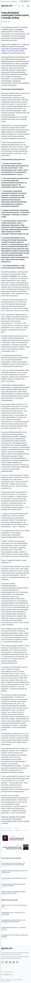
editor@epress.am (8, 974)
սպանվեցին (19, 29)
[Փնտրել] (15, 6)
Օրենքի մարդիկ (7, 828)
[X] (20, 1)
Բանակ (16, 828)
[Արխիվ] (19, 6)
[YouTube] (24, 1)
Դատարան (17, 830)
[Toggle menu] (28, 6)
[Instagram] (28, 1)
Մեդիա (25, 830)
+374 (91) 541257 (8, 972)
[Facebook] (22, 1)
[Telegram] (26, 1)
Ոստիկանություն (7, 830)
